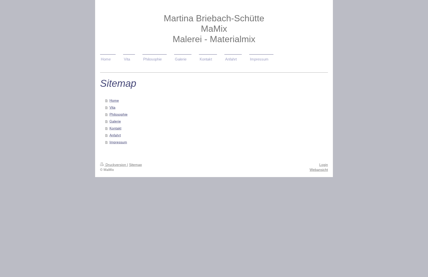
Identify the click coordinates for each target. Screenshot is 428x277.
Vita (112, 107)
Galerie (115, 121)
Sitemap (135, 165)
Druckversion (116, 165)
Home (114, 100)
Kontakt (115, 128)
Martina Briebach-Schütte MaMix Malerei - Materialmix (214, 28)
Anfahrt (115, 135)
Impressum (118, 142)
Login (323, 165)
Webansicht (319, 170)
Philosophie (118, 114)
